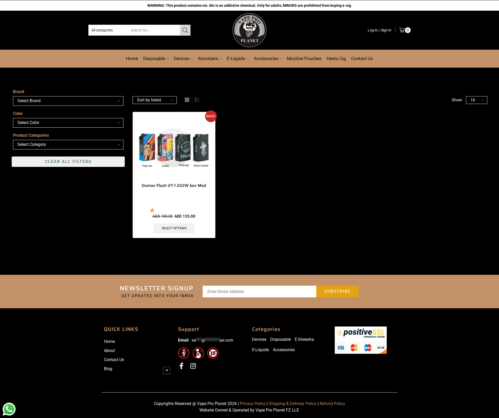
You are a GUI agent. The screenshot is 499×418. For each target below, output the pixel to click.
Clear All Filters (68, 161)
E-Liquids (236, 58)
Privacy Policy (253, 403)
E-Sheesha (304, 339)
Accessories (266, 58)
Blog (108, 368)
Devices (181, 58)
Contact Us (362, 58)
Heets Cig (336, 58)
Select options (174, 228)
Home (132, 58)
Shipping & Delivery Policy (293, 403)
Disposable (154, 58)
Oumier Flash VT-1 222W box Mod (174, 185)
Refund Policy (332, 403)
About (109, 350)
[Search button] (185, 30)
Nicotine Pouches (304, 58)
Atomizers (208, 58)
